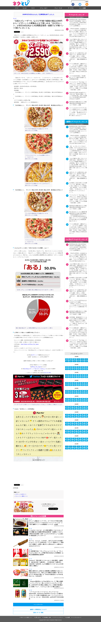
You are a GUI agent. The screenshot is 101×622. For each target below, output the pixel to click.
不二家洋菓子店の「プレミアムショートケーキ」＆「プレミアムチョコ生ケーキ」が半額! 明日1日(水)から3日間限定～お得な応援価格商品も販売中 (46, 552)
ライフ (33, 8)
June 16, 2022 (47, 372)
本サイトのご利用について (26, 617)
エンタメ (25, 8)
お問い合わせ (38, 617)
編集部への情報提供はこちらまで (38, 609)
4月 (78, 367)
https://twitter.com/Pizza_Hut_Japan (30, 344)
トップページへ (38, 604)
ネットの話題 (82, 8)
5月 (82, 367)
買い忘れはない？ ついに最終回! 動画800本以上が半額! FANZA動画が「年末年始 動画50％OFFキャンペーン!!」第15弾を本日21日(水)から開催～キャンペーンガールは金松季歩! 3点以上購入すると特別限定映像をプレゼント (78, 216)
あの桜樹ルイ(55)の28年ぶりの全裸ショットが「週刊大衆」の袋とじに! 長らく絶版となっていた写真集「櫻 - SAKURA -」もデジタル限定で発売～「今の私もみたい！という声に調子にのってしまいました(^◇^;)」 (78, 187)
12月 (86, 369)
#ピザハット (34, 355)
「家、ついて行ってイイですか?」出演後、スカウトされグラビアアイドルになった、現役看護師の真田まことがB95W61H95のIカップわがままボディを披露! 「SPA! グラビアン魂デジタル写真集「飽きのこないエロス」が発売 (78, 151)
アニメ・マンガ (58, 8)
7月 (67, 369)
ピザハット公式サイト (20, 494)
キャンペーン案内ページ (21, 496)
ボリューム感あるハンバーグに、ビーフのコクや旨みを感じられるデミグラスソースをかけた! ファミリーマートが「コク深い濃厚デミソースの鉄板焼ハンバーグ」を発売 (46, 522)
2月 (71, 359)
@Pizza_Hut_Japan (36, 366)
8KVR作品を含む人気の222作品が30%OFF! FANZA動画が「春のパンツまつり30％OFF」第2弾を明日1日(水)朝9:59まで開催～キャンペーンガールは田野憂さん (78, 22)
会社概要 (68, 617)
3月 (74, 359)
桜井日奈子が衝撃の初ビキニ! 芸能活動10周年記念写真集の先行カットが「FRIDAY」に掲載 (78, 103)
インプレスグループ (77, 617)
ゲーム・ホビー (43, 8)
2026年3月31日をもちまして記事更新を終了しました (38, 14)
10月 (78, 369)
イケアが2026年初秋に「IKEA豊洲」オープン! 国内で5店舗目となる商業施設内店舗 (77, 77)
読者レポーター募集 (38, 612)
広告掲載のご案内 (47, 617)
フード (16, 8)
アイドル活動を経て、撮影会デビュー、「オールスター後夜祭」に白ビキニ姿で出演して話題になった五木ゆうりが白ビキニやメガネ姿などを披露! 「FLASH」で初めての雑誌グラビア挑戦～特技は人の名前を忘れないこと (78, 68)
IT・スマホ (70, 8)
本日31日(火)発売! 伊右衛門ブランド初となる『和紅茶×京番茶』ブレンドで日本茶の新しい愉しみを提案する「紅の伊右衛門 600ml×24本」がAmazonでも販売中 (78, 95)
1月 (67, 359)
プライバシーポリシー (58, 617)
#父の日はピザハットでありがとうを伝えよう (35, 368)
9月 (74, 369)
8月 (71, 369)
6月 (86, 367)
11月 (82, 369)
